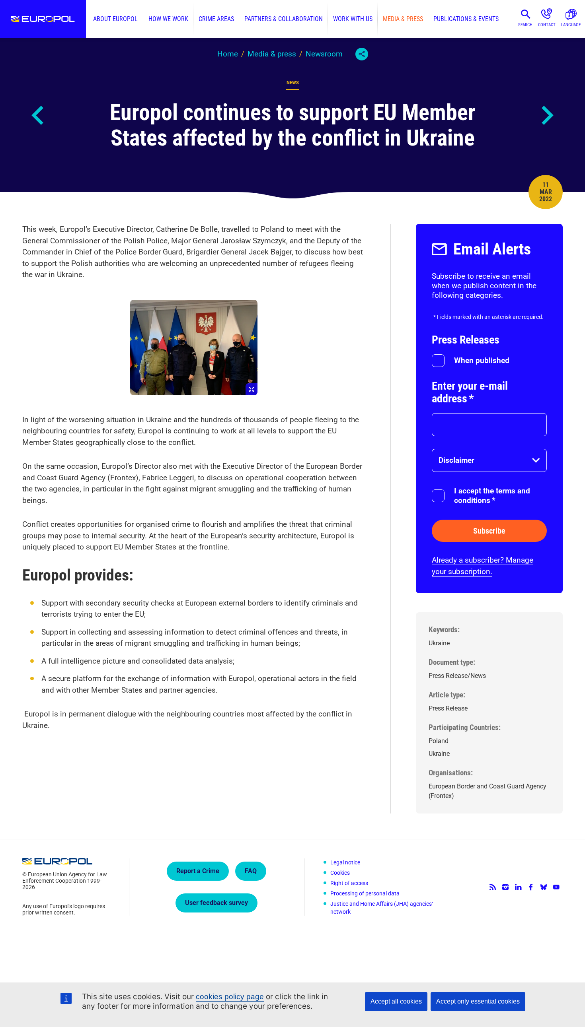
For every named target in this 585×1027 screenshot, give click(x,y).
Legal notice (345, 862)
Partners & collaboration (283, 19)
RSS (492, 887)
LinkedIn (518, 887)
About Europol (115, 19)
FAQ (251, 871)
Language (571, 24)
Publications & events (466, 19)
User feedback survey (216, 903)
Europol (43, 19)
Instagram (505, 887)
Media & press (403, 19)
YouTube (556, 887)
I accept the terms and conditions (492, 495)
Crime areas (216, 19)
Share (361, 54)
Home (227, 53)
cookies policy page (230, 996)
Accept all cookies (396, 1001)
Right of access (349, 883)
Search (525, 24)
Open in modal (193, 347)
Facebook (531, 887)
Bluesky (543, 887)
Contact (547, 24)
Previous (38, 115)
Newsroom (324, 53)
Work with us (352, 19)
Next (547, 115)
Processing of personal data (365, 893)
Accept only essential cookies (478, 1001)
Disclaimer (456, 460)
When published (481, 360)
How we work (168, 19)
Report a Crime (197, 871)
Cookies (340, 873)
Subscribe (489, 531)
